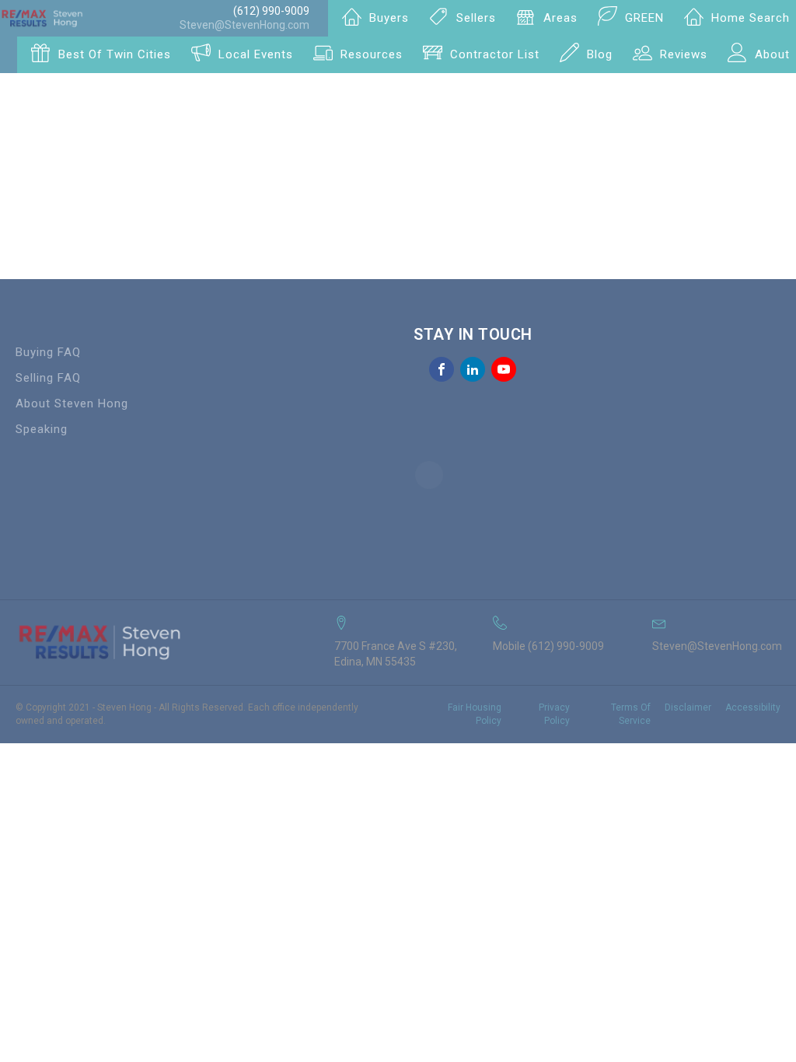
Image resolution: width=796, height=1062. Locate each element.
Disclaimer (688, 707)
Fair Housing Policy (474, 714)
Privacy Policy (554, 714)
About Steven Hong (72, 403)
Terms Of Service (631, 714)
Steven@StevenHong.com (244, 25)
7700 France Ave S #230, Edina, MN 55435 (395, 654)
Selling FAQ (48, 378)
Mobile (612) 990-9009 (548, 646)
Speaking (42, 429)
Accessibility (752, 707)
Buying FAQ (48, 352)
